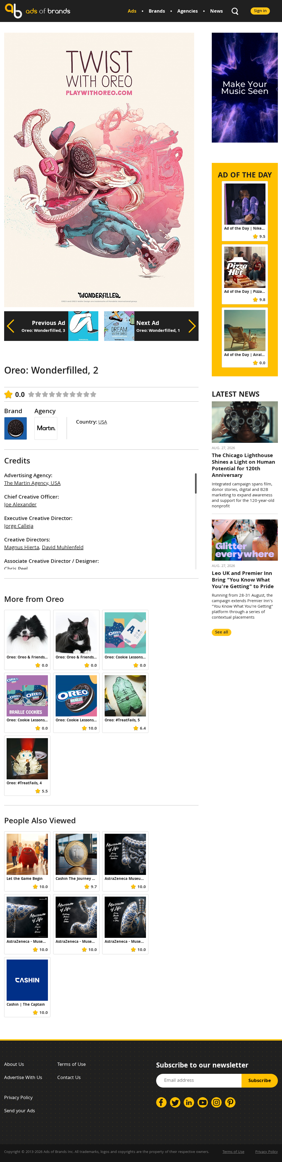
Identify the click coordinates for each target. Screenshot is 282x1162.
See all (221, 632)
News (216, 12)
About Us (14, 1065)
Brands (157, 12)
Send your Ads (19, 1111)
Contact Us (69, 1078)
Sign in (260, 11)
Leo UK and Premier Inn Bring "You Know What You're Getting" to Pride (243, 580)
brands (48, 11)
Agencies (187, 12)
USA (102, 423)
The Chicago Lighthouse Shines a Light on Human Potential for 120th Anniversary (243, 466)
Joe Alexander (20, 505)
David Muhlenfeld (62, 548)
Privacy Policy (18, 1098)
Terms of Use (71, 1065)
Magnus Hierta (21, 548)
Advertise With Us (23, 1078)
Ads (132, 12)
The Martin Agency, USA (32, 483)
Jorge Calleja (18, 526)
